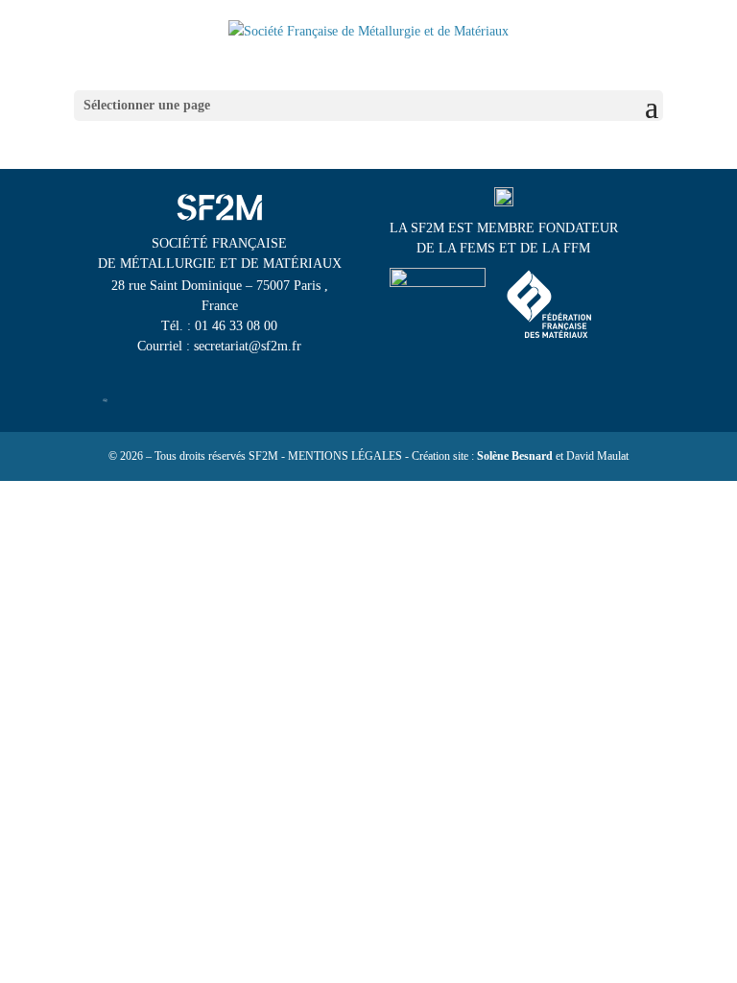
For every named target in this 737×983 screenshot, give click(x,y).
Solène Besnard (515, 456)
